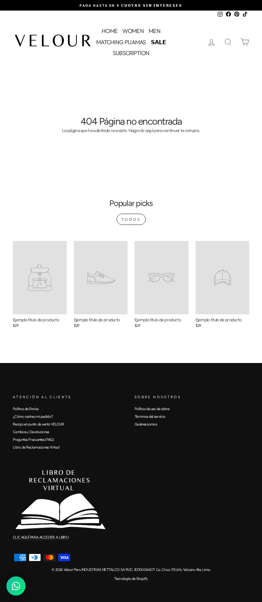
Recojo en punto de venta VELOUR (38, 424)
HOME (110, 31)
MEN (154, 31)
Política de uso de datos (152, 408)
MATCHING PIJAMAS (121, 42)
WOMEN (133, 31)
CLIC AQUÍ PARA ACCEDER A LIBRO (40, 537)
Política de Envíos (25, 408)
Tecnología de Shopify (131, 578)
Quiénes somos (146, 424)
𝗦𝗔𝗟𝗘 (158, 42)
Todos (131, 219)
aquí (149, 130)
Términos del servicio (150, 416)
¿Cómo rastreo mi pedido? (33, 416)
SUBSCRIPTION (131, 53)
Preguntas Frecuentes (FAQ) (33, 439)
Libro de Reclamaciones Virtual (36, 447)
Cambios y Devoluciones (31, 431)
